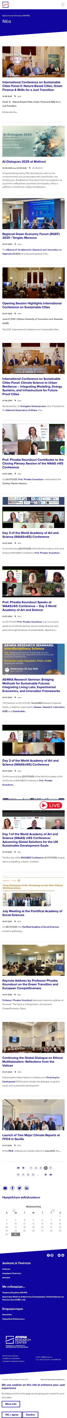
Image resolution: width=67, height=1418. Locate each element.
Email (5, 1188)
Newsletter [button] (7, 1314)
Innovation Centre (19, 5)
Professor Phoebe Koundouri (17, 1000)
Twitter (19, 1188)
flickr (59, 1255)
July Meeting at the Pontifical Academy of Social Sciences (32, 913)
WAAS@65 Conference (32, 857)
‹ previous (23, 1168)
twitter (55, 1255)
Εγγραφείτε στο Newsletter (11, 1358)
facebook (48, 1255)
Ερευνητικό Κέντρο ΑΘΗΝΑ (16, 15)
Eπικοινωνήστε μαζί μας (10, 1356)
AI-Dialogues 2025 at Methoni (24, 162)
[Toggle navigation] (62, 4)
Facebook (12, 1188)
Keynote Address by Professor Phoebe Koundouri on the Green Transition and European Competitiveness (30, 984)
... (60, 1150)
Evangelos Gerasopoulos (33, 406)
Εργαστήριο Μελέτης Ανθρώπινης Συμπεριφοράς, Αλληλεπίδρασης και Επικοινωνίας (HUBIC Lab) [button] (33, 1298)
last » (51, 1174)
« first (18, 1168)
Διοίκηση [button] (6, 1269)
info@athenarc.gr (46, 1357)
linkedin (52, 1255)
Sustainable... (19, 711)
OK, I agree (11, 1414)
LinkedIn (26, 1188)
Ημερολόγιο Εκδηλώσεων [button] (13, 1319)
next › (46, 1174)
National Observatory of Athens (21, 410)
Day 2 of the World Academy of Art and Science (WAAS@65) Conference (30, 762)
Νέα (6, 21)
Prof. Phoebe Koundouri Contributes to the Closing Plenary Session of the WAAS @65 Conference (33, 463)
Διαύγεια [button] (6, 1277)
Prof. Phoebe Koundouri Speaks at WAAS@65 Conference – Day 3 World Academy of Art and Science (29, 606)
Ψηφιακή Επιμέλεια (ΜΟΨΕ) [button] (14, 1292)
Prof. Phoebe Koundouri (30, 479)
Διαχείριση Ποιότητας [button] (11, 1273)
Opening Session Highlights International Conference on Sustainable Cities (32, 305)
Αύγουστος (33, 1206)
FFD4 (10, 1150)
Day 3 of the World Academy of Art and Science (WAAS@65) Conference (30, 535)
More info (11, 1404)
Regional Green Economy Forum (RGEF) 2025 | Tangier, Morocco (31, 236)
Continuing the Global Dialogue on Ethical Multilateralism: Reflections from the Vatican (32, 1061)
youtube (62, 1255)
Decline (30, 1414)
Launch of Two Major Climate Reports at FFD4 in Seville (31, 1137)
